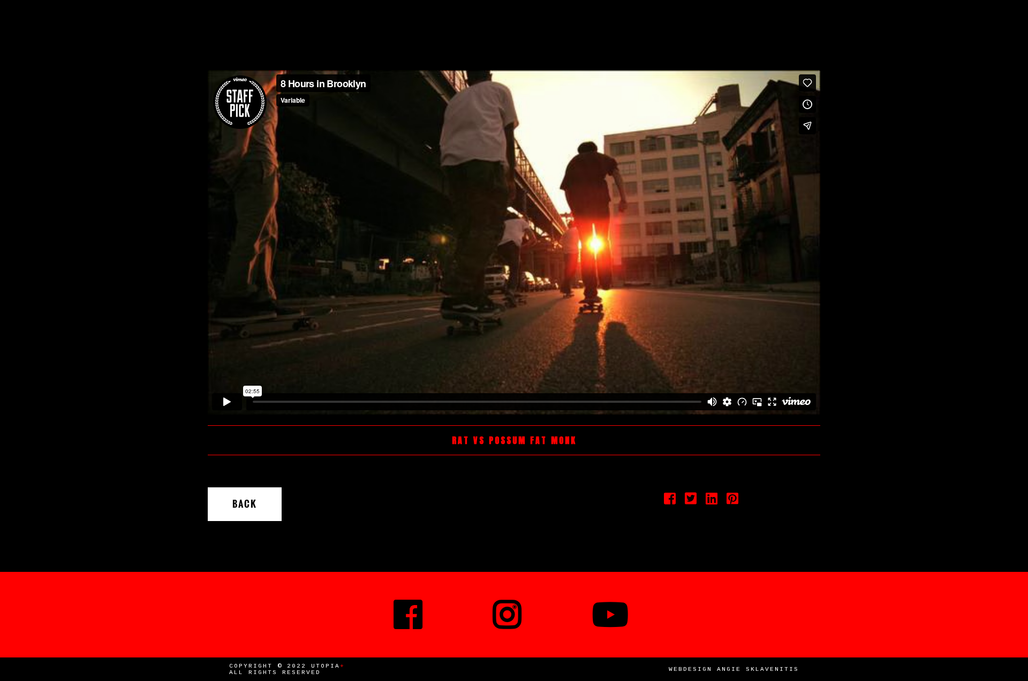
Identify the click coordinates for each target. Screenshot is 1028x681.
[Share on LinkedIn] (711, 502)
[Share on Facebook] (670, 502)
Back (244, 504)
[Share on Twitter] (691, 502)
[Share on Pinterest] (732, 502)
